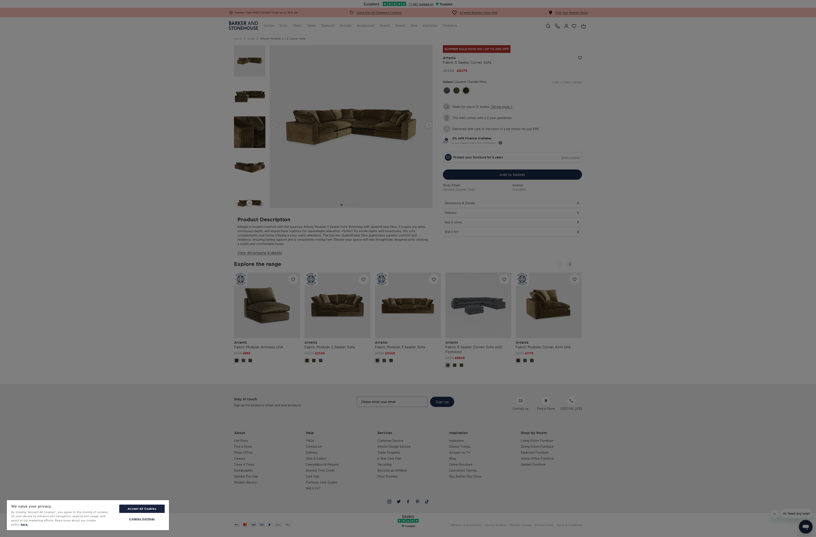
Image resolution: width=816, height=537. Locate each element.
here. (24, 524)
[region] (88, 515)
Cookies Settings (142, 518)
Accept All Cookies (142, 508)
